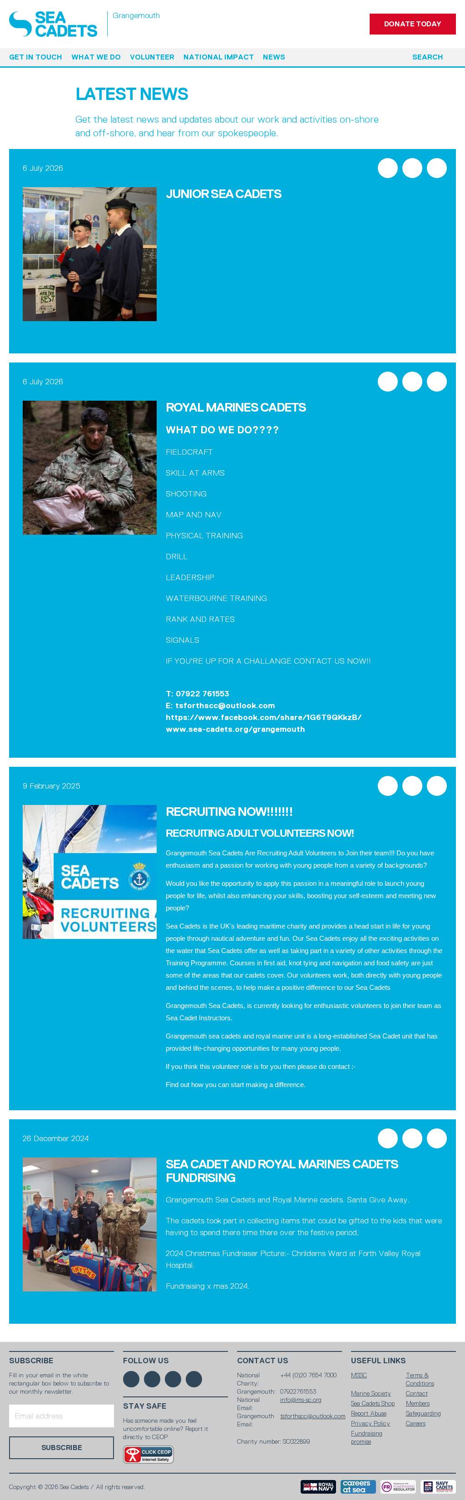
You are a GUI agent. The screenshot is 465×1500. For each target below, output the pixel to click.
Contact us (262, 1360)
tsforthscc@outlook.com (313, 1416)
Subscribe (31, 1360)
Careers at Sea (358, 1487)
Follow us (146, 1360)
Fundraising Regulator (398, 1487)
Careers (415, 1423)
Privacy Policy (370, 1423)
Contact (417, 1393)
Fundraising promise (366, 1437)
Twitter (412, 168)
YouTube (194, 1379)
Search (427, 57)
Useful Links (378, 1360)
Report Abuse (368, 1413)
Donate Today (412, 24)
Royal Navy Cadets (438, 1487)
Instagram (173, 1379)
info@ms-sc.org (301, 1399)
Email (437, 168)
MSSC (359, 1375)
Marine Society (371, 1393)
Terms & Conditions (420, 1379)
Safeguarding (423, 1413)
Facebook (388, 168)
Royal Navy (318, 1487)
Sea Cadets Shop (373, 1403)
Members (418, 1403)
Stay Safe (145, 1406)
